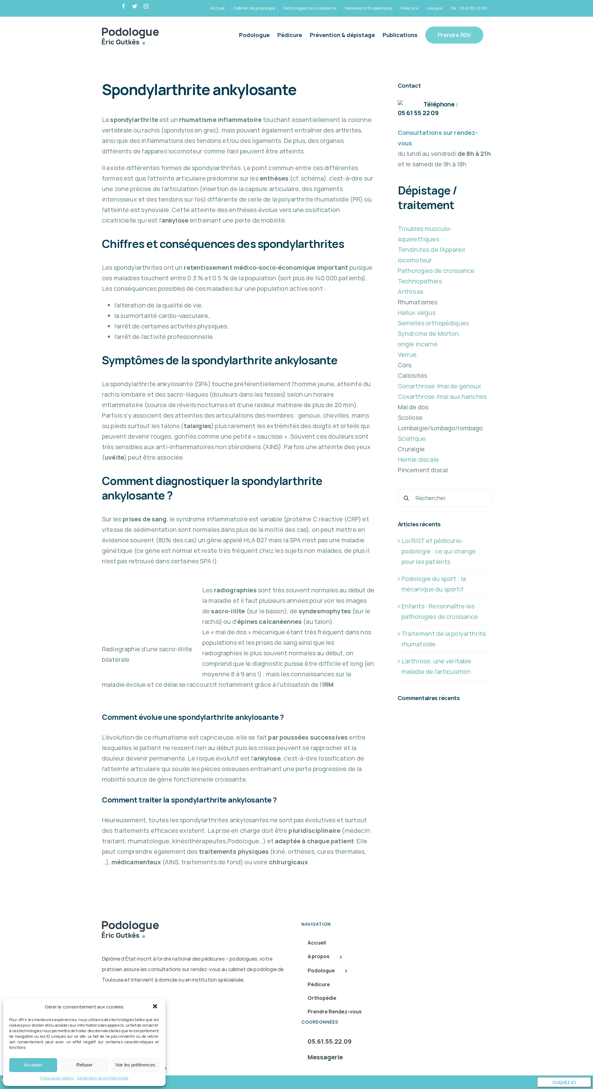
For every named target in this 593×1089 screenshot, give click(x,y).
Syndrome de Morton (428, 333)
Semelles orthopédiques (433, 323)
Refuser (84, 1064)
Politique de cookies (57, 1078)
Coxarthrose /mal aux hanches (442, 396)
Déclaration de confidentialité (103, 1078)
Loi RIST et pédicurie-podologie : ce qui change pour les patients (439, 551)
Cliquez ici (564, 1082)
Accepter (33, 1064)
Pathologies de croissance (436, 270)
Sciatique (412, 438)
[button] (155, 1007)
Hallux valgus (416, 312)
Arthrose (410, 291)
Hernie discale (418, 459)
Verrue (407, 354)
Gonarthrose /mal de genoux (439, 386)
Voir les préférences (135, 1064)
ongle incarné (418, 344)
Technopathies (420, 281)
